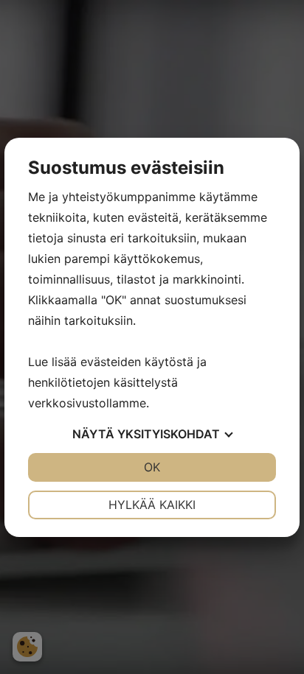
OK (152, 467)
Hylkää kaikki (152, 504)
